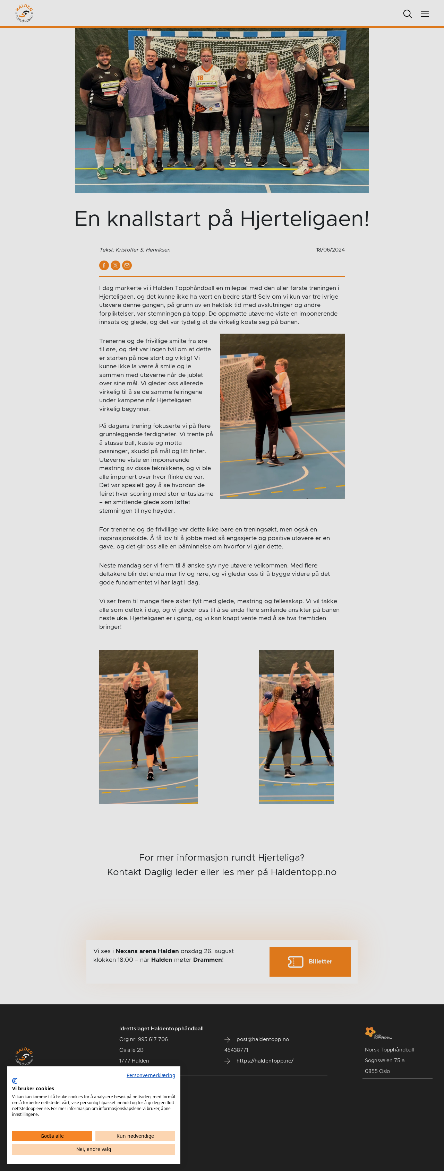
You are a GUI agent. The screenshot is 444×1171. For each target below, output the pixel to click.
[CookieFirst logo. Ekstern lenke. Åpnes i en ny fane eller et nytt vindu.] (14, 1081)
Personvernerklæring (151, 1075)
